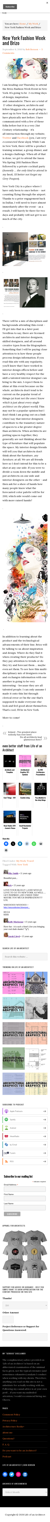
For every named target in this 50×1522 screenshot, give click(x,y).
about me (7, 1432)
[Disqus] (25, 903)
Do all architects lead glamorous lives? (31, 738)
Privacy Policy (9, 1420)
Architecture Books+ (13, 1426)
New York (22, 864)
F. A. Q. (6, 1444)
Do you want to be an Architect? (19, 1450)
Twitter (6, 137)
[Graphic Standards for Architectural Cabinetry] (36, 1059)
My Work (21, 860)
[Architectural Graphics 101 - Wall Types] (13, 1085)
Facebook (22, 137)
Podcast (6, 1456)
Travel (30, 860)
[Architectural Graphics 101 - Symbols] (13, 984)
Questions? (8, 1438)
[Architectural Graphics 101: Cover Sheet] (13, 1059)
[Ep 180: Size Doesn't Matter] (36, 1009)
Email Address (11, 1184)
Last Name (8, 1203)
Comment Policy (11, 1414)
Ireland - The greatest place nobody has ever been (22, 733)
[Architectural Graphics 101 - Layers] (36, 1085)
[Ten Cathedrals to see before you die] (36, 984)
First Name (9, 1194)
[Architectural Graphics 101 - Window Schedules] (13, 1009)
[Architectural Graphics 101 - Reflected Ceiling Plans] (36, 1034)
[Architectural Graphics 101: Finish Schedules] (13, 1034)
